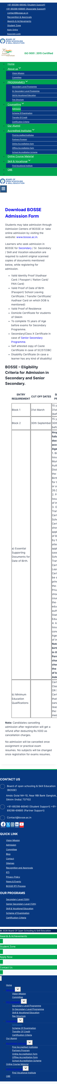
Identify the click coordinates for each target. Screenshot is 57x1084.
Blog (8, 854)
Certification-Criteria (16, 917)
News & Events (13, 881)
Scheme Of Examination (22, 113)
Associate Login (14, 34)
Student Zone (14, 25)
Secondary (25, 248)
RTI (7, 872)
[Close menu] (1, 978)
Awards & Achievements (19, 21)
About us (10, 990)
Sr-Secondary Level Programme (26, 91)
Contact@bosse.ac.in (19, 817)
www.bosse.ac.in (26, 237)
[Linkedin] (17, 825)
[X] (8, 824)
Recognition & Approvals (19, 17)
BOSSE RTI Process (16, 886)
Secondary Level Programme (24, 86)
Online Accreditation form (23, 143)
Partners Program (19, 139)
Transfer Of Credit (19, 117)
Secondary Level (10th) (17, 899)
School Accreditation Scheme (24, 152)
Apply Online (12, 30)
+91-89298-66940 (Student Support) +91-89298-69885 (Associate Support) (26, 6)
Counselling (11, 1021)
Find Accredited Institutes (23, 135)
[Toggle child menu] (18, 989)
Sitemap (10, 863)
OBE (10, 169)
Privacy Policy (13, 877)
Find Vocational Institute (22, 165)
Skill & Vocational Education (24, 95)
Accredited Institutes (16, 1043)
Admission (16, 109)
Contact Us (6, 967)
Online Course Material (21, 156)
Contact (10, 858)
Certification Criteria (20, 122)
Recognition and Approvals (19, 867)
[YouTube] (21, 825)
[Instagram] (12, 824)
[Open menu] (3, 189)
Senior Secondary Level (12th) (21, 904)
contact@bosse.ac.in (17, 13)
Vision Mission (18, 73)
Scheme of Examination (17, 913)
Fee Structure (18, 99)
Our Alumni (14, 125)
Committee (16, 77)
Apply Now (6, 957)
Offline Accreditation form (23, 148)
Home (11, 63)
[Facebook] (3, 825)
